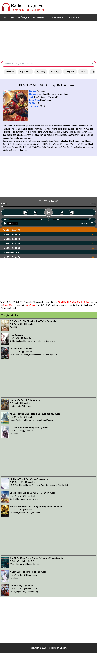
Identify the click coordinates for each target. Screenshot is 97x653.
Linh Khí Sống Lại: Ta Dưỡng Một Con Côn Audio (32, 493)
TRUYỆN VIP (73, 17)
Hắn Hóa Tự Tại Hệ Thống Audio (25, 400)
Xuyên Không (62, 94)
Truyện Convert (40, 97)
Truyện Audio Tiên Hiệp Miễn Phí (27, 10)
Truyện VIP (53, 97)
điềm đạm (14, 355)
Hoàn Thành (45, 100)
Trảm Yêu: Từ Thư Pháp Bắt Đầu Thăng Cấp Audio (33, 321)
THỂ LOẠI (22, 17)
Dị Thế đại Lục (16, 341)
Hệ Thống (41, 72)
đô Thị (83, 72)
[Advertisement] (48, 40)
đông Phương (47, 420)
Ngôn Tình (20, 592)
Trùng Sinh (70, 72)
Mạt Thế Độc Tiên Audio (21, 348)
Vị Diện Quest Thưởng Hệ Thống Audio (28, 572)
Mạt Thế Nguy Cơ (49, 355)
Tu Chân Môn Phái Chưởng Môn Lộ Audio (29, 427)
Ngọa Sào (41, 91)
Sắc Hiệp (36, 485)
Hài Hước (36, 564)
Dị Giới (65, 485)
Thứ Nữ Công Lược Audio (21, 585)
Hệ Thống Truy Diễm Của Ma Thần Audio (29, 479)
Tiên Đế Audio (16, 335)
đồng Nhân (14, 564)
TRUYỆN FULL (39, 17)
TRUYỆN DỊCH (56, 17)
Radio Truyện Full (28, 5)
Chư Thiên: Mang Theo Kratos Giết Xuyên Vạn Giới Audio (36, 558)
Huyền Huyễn (25, 72)
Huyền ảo (14, 420)
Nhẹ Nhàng (50, 341)
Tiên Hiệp (10, 72)
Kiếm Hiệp (55, 72)
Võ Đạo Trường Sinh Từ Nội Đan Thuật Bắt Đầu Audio (35, 414)
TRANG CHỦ (8, 17)
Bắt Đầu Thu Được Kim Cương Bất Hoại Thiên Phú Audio (36, 506)
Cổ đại (12, 592)
